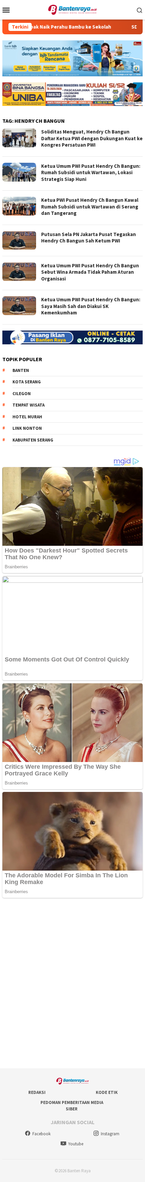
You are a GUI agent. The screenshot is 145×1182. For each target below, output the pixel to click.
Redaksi (37, 1092)
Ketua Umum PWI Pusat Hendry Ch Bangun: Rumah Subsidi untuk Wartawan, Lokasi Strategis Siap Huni (90, 172)
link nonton (27, 428)
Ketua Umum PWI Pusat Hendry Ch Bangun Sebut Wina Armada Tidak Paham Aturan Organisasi (90, 272)
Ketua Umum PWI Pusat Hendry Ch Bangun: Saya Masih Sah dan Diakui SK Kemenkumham (90, 306)
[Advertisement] (72, 984)
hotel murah (27, 417)
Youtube (75, 1144)
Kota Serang (26, 382)
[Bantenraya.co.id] (72, 9)
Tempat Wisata (28, 405)
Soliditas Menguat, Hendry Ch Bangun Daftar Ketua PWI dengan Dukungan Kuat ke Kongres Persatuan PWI (92, 138)
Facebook (41, 1134)
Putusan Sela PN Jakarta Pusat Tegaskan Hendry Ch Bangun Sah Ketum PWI (88, 237)
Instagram (110, 1134)
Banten (20, 370)
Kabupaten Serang (32, 440)
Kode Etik (107, 1092)
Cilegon (21, 393)
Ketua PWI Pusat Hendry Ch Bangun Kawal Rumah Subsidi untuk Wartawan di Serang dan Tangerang (89, 206)
